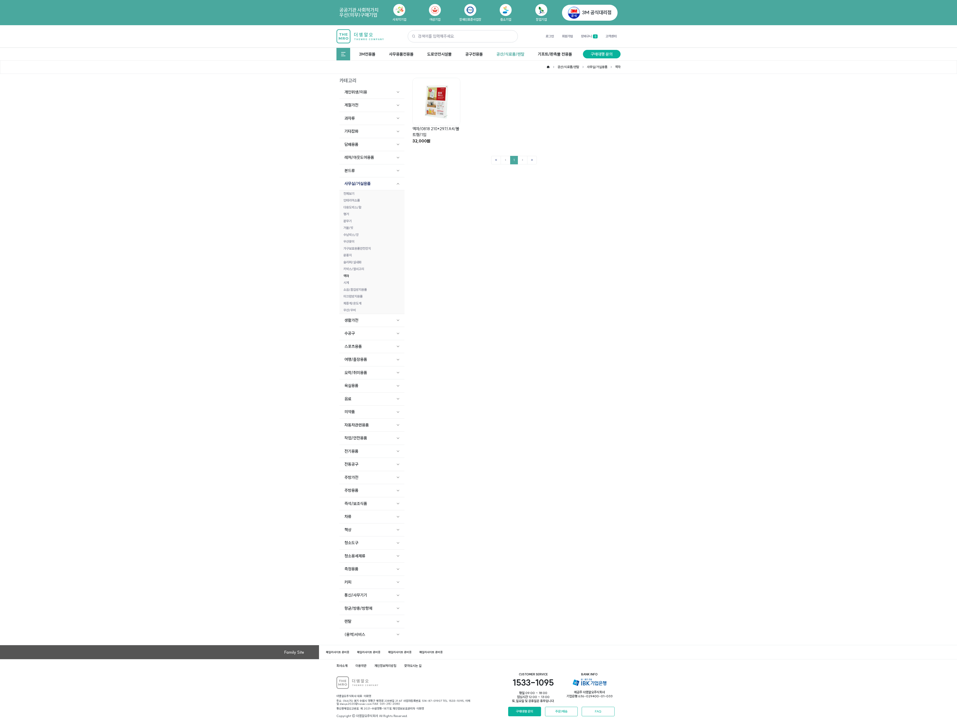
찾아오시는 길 (412, 666)
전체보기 (348, 194)
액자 (618, 67)
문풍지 (347, 255)
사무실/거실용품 (597, 67)
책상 (347, 529)
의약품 (349, 411)
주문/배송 (561, 711)
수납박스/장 (351, 235)
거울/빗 (348, 228)
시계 (346, 283)
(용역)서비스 (354, 634)
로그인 (550, 36)
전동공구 (351, 464)
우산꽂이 (348, 241)
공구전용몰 (474, 54)
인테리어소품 (351, 200)
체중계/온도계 (352, 303)
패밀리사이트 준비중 (337, 652)
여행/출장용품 (355, 359)
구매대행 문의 (602, 54)
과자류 (349, 118)
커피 (347, 582)
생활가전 (351, 320)
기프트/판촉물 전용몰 (555, 54)
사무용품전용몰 (401, 54)
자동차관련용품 (356, 424)
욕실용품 (351, 385)
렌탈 (347, 621)
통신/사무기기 (355, 595)
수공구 (349, 333)
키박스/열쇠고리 (353, 269)
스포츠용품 (353, 346)
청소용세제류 (354, 555)
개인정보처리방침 (385, 666)
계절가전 (351, 105)
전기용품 (351, 451)
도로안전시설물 (439, 54)
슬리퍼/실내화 (352, 262)
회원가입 (567, 36)
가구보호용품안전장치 (357, 248)
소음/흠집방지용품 (355, 290)
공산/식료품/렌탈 (510, 54)
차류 (347, 516)
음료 (347, 398)
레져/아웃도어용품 (359, 157)
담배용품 (351, 144)
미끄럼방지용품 (353, 296)
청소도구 (351, 542)
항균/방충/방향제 (358, 608)
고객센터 (611, 36)
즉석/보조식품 (355, 503)
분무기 (347, 221)
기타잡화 (351, 131)
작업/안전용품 (355, 437)
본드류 (349, 170)
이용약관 (360, 666)
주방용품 (351, 490)
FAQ (598, 711)
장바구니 (588, 36)
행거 (346, 214)
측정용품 (351, 568)
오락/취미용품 (355, 372)
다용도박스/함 (352, 207)
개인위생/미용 (355, 92)
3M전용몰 (367, 54)
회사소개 (341, 666)
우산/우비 (349, 310)
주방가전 (351, 477)
